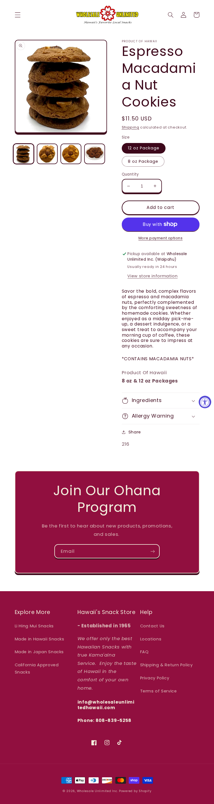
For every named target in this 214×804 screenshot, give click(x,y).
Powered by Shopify (135, 791)
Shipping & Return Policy (166, 665)
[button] (17, 14)
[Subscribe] (152, 551)
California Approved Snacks (37, 668)
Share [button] (134, 432)
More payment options (160, 238)
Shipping (130, 127)
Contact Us (152, 626)
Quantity (130, 174)
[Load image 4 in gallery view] (94, 154)
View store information (152, 276)
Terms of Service (158, 691)
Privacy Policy (154, 678)
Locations (151, 639)
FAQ (144, 652)
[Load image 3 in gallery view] (70, 154)
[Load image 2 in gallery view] (47, 154)
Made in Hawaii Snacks (39, 639)
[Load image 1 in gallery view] (23, 154)
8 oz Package (143, 161)
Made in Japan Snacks (39, 652)
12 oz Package (144, 148)
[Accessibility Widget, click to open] (205, 402)
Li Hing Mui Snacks (34, 626)
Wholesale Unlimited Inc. (97, 791)
